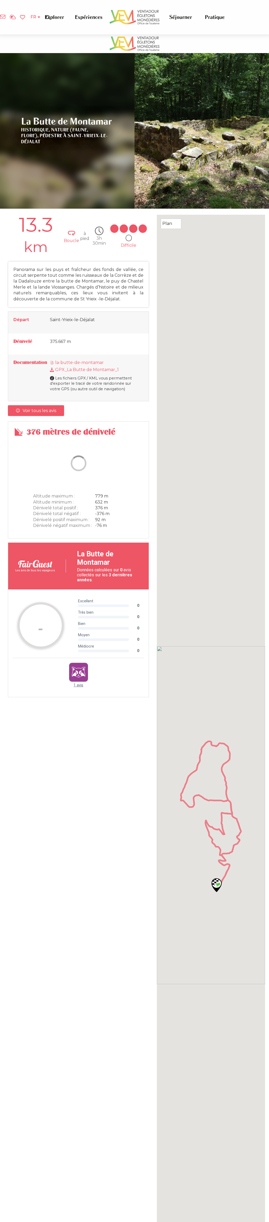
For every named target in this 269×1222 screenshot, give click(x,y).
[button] (48, 17)
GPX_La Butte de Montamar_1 (86, 369)
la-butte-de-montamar (79, 362)
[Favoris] (23, 17)
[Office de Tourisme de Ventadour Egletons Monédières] (134, 17)
